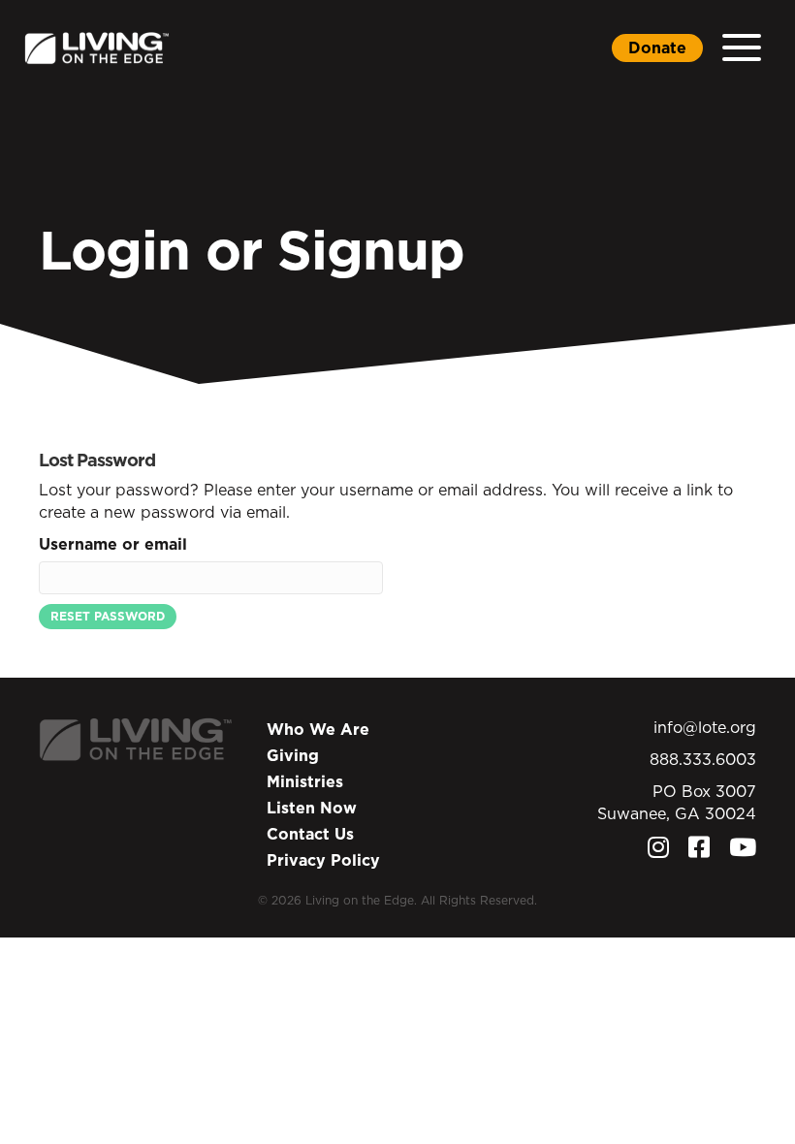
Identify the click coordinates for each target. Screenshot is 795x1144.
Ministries (305, 781)
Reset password (107, 616)
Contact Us (310, 833)
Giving (293, 755)
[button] (742, 48)
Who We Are (318, 729)
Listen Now (312, 807)
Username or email (113, 544)
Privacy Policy (323, 860)
